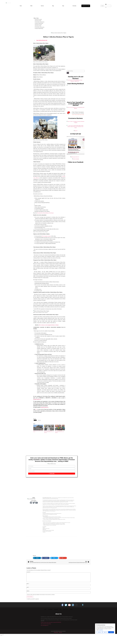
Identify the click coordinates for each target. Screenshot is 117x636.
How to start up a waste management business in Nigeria (48, 325)
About (45, 609)
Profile (31, 5)
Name (28, 583)
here (36, 409)
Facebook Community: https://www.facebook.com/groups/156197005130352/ (51, 622)
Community (74, 5)
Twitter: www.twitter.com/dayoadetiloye (46, 623)
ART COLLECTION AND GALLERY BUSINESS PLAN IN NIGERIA (59, 431)
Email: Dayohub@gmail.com (44, 625)
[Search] (68, 73)
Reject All (105, 632)
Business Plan (38, 20)
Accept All (111, 632)
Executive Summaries (39, 21)
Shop (63, 5)
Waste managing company (46, 236)
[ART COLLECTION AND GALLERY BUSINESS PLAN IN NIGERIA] (60, 427)
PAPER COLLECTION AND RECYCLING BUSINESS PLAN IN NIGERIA (49, 431)
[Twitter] (34, 503)
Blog (53, 5)
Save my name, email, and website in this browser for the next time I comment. (41, 594)
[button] (106, 4)
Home (21, 5)
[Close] (114, 624)
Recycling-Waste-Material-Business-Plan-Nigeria (45, 212)
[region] (105, 628)
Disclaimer (56, 609)
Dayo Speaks (50, 609)
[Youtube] (36, 503)
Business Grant (38, 19)
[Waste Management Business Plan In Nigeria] (38, 427)
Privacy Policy (65, 609)
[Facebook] (31, 503)
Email (28, 587)
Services (42, 5)
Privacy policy (56, 632)
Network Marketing (39, 23)
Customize (99, 632)
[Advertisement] (49, 444)
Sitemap (71, 609)
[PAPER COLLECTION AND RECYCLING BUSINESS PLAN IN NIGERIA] (49, 427)
